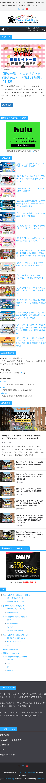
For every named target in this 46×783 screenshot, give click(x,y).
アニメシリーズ (11, 627)
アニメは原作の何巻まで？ (15, 631)
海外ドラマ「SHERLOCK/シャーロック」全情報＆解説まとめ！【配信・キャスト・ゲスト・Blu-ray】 (29, 534)
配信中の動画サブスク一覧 (15, 598)
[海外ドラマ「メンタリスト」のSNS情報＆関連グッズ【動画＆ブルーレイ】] (7, 465)
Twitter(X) (3, 387)
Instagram (3, 393)
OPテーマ (10, 660)
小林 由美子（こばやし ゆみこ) (16, 638)
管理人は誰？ (5, 735)
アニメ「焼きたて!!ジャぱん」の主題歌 (15, 657)
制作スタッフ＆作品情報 (10, 649)
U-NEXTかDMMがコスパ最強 (15, 601)
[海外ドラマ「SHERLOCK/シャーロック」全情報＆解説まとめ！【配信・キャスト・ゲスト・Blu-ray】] (7, 536)
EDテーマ (10, 670)
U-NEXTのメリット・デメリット (17, 609)
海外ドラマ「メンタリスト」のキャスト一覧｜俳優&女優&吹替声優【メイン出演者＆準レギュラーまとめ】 (30, 503)
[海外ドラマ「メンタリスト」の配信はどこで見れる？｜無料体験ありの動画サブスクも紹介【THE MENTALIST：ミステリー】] (7, 520)
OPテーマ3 (10, 667)
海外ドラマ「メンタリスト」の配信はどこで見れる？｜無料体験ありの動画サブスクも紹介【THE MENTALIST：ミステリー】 (29, 518)
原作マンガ (10, 620)
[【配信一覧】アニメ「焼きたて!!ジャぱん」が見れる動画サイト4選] (23, 56)
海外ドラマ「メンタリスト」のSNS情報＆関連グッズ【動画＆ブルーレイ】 (29, 463)
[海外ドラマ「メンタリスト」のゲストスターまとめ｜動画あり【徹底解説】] (7, 491)
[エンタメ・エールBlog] (2, 29)
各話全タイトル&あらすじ (11, 653)
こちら (21, 373)
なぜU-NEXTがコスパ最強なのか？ (13, 606)
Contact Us (4, 745)
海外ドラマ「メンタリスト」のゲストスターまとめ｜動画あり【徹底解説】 (29, 490)
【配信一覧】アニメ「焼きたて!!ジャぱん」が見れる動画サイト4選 (22, 77)
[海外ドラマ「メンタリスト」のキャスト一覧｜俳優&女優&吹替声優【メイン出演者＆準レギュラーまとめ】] (7, 505)
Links (2, 750)
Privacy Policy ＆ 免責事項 (10, 740)
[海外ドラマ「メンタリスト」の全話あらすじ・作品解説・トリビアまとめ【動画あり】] (7, 478)
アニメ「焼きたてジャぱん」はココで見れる (16, 595)
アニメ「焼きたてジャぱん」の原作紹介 (15, 617)
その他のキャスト (12, 645)
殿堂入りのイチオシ (8, 755)
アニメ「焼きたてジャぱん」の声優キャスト (16, 635)
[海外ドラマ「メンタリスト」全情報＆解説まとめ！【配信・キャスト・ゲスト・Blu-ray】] (23, 419)
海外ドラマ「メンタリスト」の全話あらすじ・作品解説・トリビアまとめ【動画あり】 (29, 476)
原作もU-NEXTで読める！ (15, 623)
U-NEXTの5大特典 (12, 612)
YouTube (3, 381)
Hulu (32, 151)
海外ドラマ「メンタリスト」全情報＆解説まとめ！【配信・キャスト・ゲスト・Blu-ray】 (22, 437)
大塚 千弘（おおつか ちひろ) (15, 641)
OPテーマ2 (10, 663)
